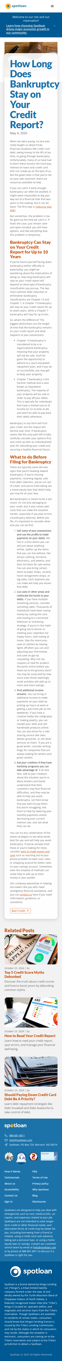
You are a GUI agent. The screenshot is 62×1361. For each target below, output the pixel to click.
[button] (52, 6)
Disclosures (39, 1201)
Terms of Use (40, 1177)
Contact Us (10, 1195)
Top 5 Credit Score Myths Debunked (24, 974)
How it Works (12, 1171)
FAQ (34, 1171)
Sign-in (8, 1201)
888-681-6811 (17, 1135)
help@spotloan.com (20, 1140)
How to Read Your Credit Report (29, 1036)
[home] (16, 6)
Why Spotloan (40, 1189)
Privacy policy (40, 1183)
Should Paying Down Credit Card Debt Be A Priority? (30, 1097)
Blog (35, 1195)
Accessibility (11, 1189)
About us (9, 1183)
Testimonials (11, 1177)
